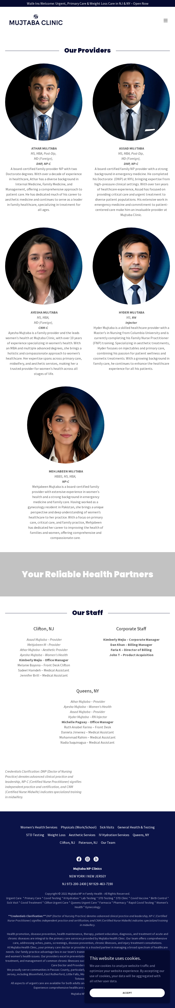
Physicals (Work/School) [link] (78, 827)
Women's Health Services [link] (38, 827)
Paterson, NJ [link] (88, 842)
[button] (165, 20)
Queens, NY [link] (141, 835)
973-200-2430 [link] (76, 884)
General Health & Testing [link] (136, 827)
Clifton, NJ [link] (67, 842)
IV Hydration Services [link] (114, 835)
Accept (127, 992)
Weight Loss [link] (57, 835)
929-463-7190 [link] (103, 884)
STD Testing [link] (35, 835)
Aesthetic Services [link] (82, 835)
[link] (36, 20)
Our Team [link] (108, 842)
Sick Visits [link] (107, 827)
